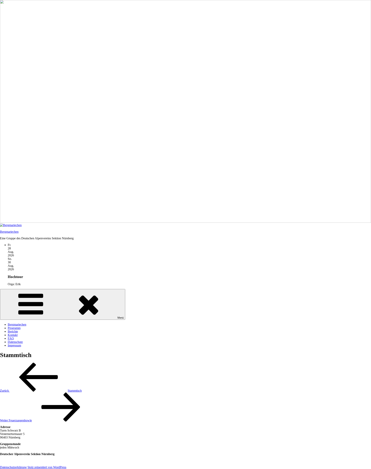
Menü (120, 317)
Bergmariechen (9, 231)
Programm (14, 328)
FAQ (11, 338)
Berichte (13, 331)
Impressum (14, 345)
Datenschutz (15, 342)
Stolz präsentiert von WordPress (46, 467)
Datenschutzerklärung (13, 467)
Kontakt (13, 335)
